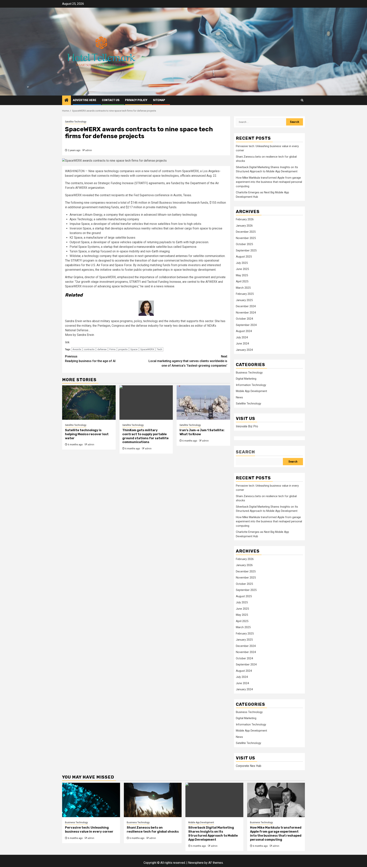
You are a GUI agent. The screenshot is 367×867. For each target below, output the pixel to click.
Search (245, 452)
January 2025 (244, 300)
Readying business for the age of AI (90, 359)
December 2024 (246, 306)
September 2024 (246, 325)
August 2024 (244, 331)
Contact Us (110, 100)
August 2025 (244, 256)
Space (133, 349)
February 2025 (245, 294)
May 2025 (242, 275)
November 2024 (246, 312)
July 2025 (242, 263)
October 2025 (244, 244)
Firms (112, 349)
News (239, 397)
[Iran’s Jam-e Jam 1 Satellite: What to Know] (203, 402)
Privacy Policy (136, 100)
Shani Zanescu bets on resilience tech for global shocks (153, 829)
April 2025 (242, 281)
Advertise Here (84, 100)
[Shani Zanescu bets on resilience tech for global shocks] (153, 800)
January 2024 (244, 350)
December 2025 (246, 231)
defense (101, 349)
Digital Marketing (246, 378)
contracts (89, 349)
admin (88, 150)
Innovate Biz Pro (247, 426)
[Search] (302, 100)
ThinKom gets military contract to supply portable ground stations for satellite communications (145, 436)
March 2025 (243, 287)
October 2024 (244, 318)
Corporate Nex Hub (248, 766)
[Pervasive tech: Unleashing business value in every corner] (91, 800)
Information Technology (251, 385)
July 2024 (242, 337)
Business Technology (249, 372)
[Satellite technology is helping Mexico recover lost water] (89, 402)
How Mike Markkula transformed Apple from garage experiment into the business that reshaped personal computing (269, 182)
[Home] (66, 100)
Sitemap (159, 100)
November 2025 (246, 238)
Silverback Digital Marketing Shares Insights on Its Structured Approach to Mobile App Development (213, 833)
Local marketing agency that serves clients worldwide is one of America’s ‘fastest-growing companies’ (188, 361)
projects (122, 349)
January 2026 (244, 225)
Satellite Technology (75, 121)
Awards (76, 349)
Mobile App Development (251, 391)
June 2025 (242, 269)
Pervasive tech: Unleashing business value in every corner (89, 829)
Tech (159, 349)
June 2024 (242, 343)
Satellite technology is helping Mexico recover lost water (87, 434)
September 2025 (246, 250)
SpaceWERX (147, 349)
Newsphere (196, 863)
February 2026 (245, 219)
